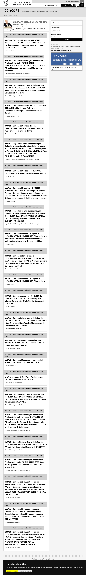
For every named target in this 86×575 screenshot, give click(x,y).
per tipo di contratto (57, 37)
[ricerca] (82, 1)
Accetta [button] (9, 571)
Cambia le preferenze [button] (25, 571)
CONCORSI (10, 15)
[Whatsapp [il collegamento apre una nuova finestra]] (74, 5)
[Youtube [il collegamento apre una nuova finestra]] (78, 5)
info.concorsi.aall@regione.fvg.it (61, 50)
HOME (5, 15)
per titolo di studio (56, 34)
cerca (67, 40)
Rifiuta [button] (15, 571)
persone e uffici (49, 5)
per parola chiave (56, 27)
